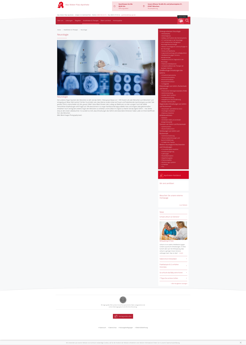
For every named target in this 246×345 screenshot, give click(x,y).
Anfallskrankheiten (166, 115)
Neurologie (84, 30)
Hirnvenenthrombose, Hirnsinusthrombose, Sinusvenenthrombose (168, 79)
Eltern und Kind (106, 20)
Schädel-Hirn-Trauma (168, 142)
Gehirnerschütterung (168, 136)
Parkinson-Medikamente (169, 64)
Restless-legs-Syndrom (169, 162)
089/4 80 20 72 (101, 15)
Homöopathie (117, 20)
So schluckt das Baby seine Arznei (171, 273)
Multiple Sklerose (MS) (168, 102)
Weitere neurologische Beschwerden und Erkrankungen (172, 146)
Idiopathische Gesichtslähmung (171, 99)
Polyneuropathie (167, 160)
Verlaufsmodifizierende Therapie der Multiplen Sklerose (172, 67)
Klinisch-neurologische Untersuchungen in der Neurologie (174, 48)
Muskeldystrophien (167, 156)
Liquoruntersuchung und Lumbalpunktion (174, 53)
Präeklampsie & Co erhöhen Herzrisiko (169, 265)
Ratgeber (78, 20)
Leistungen (69, 20)
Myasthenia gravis (167, 158)
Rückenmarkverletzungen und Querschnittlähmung (170, 139)
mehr (181, 253)
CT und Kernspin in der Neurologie (172, 40)
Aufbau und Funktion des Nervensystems (174, 38)
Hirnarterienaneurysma (169, 75)
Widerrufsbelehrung (142, 327)
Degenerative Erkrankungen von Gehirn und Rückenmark (173, 105)
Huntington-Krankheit (168, 111)
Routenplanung (153, 8)
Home (59, 30)
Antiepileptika (166, 34)
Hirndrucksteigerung (168, 151)
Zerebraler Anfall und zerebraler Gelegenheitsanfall (171, 121)
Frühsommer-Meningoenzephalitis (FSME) (174, 91)
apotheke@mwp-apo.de (128, 15)
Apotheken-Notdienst (172, 175)
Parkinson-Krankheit (168, 113)
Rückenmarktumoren (168, 129)
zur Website (183, 205)
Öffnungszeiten (123, 8)
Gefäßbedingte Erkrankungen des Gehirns (171, 71)
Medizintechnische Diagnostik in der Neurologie (172, 61)
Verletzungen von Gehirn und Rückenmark (170, 132)
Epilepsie (164, 118)
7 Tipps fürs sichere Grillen (169, 278)
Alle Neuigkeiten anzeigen (179, 283)
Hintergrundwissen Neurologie (170, 31)
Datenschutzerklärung (173, 343)
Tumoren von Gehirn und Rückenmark (173, 124)
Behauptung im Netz (167, 241)
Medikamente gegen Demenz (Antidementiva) (170, 56)
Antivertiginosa (166, 36)
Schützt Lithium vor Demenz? (169, 217)
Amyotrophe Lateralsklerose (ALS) (172, 109)
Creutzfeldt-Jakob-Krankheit (170, 149)
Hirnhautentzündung (168, 97)
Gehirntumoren (166, 127)
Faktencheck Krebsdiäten (168, 259)
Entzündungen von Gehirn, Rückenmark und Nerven (173, 87)
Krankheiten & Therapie (90, 20)
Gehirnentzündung (167, 93)
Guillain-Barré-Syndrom (169, 95)
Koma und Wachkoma (168, 51)
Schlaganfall (165, 84)
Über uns (60, 20)
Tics (163, 166)
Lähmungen (165, 154)
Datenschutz (113, 327)
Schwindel (165, 164)
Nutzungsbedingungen (126, 327)
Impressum (102, 327)
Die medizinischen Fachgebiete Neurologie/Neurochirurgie (171, 43)
